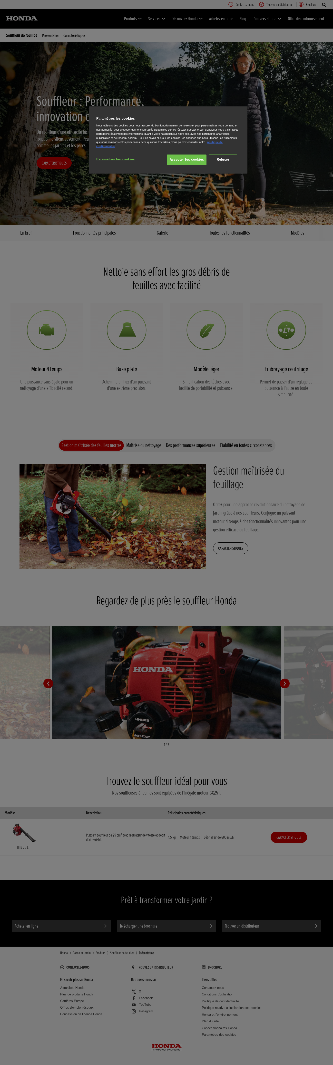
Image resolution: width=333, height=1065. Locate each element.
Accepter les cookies (187, 159)
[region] (168, 140)
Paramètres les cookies (115, 159)
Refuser (223, 159)
